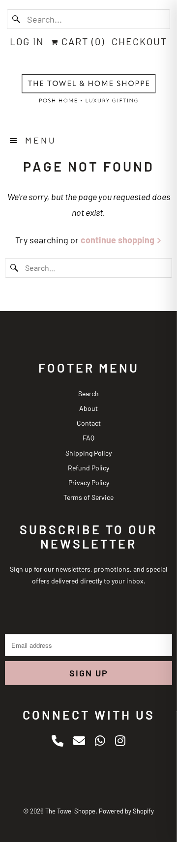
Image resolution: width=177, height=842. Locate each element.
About (88, 408)
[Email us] (79, 740)
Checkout (139, 41)
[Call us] (57, 740)
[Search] (17, 19)
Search (88, 393)
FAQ (88, 438)
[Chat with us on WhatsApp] (100, 740)
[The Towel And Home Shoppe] (88, 91)
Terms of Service (88, 497)
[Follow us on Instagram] (120, 740)
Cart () (82, 41)
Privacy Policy (88, 482)
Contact (89, 423)
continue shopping (118, 239)
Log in (27, 41)
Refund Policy (88, 468)
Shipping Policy (88, 453)
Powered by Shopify (126, 811)
